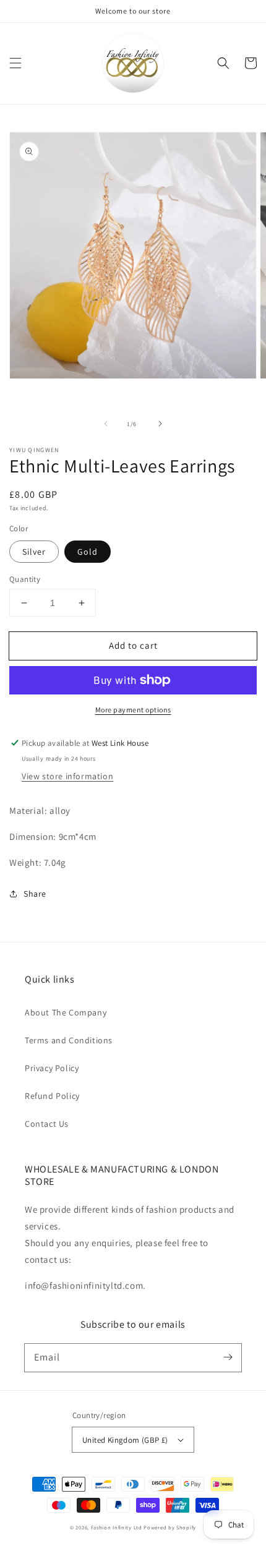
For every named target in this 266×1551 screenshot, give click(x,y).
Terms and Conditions (69, 1040)
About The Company (65, 1012)
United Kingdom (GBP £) (125, 1440)
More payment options (133, 709)
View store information (67, 776)
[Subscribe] (227, 1357)
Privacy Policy (52, 1068)
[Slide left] (105, 423)
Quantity (24, 579)
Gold (87, 551)
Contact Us (47, 1123)
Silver (34, 551)
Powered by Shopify (170, 1527)
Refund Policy (52, 1095)
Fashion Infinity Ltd (116, 1527)
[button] (15, 63)
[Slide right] (160, 423)
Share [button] (35, 893)
